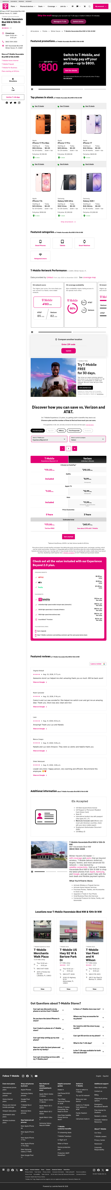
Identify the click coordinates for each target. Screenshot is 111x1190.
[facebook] (7, 102)
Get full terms (67, 78)
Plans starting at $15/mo (10, 71)
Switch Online (78, 21)
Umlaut (50, 277)
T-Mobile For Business (9, 68)
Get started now (85, 388)
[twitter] (11, 102)
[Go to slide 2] (62, 90)
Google (76, 874)
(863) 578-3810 (94, 974)
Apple (92, 872)
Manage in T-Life (60, 21)
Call (13, 89)
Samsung (100, 872)
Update (68, 351)
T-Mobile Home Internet (10, 60)
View (42, 989)
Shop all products (68, 222)
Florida (44, 31)
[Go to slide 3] (85, 90)
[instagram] (19, 102)
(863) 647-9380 (43, 969)
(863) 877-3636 (69, 974)
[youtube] (15, 102)
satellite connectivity (78, 867)
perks (88, 858)
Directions (13, 80)
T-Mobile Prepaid (8, 64)
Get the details (71, 70)
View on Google (40, 682)
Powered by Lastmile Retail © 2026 (55, 1186)
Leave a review (96, 664)
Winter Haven (55, 31)
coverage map (89, 277)
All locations (35, 31)
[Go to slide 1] (39, 90)
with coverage (75, 858)
